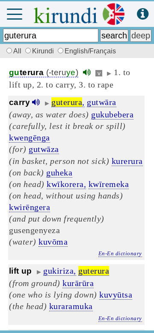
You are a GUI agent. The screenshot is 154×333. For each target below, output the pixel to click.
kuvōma (53, 241)
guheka (59, 172)
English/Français (90, 51)
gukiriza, (59, 270)
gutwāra (101, 102)
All (18, 51)
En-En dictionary (120, 253)
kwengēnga (29, 137)
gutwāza (44, 149)
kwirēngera (29, 207)
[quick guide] (142, 14)
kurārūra (78, 283)
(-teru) (43, 72)
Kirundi (44, 51)
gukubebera (112, 114)
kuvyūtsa (115, 294)
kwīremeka (109, 184)
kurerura (127, 161)
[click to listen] (87, 72)
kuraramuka (71, 306)
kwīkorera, (66, 184)
